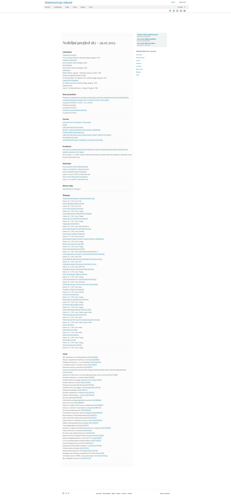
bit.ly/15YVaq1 (97, 446)
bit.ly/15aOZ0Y (96, 441)
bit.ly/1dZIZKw (86, 382)
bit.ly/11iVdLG (97, 380)
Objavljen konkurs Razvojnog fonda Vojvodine (78, 269)
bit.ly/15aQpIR (99, 436)
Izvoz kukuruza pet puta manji (73, 209)
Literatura (139, 55)
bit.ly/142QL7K (84, 425)
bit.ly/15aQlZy (97, 438)
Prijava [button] (173, 2)
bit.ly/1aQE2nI (87, 367)
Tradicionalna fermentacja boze (73, 132)
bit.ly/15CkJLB (90, 433)
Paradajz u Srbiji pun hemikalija (73, 290)
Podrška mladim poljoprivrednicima (75, 315)
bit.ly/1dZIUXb (96, 388)
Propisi (75, 7)
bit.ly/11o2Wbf (113, 375)
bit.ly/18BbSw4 (86, 410)
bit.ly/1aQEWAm (94, 360)
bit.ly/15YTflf (100, 453)
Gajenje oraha (67, 86)
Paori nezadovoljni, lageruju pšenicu (75, 274)
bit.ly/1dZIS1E (89, 393)
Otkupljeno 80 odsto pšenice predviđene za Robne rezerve (82, 259)
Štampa (138, 72)
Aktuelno (47, 7)
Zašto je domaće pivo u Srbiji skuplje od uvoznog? (79, 279)
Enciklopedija (58, 7)
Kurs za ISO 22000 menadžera (146, 39)
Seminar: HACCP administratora (147, 34)
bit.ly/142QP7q (97, 420)
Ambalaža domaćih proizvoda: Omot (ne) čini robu (79, 264)
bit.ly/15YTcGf (86, 458)
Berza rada (139, 69)
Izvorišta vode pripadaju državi (73, 305)
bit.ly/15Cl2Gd (87, 431)
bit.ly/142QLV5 (93, 423)
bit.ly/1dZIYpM (89, 385)
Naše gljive (66, 70)
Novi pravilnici (140, 57)
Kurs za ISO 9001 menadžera (146, 43)
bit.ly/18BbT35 (96, 408)
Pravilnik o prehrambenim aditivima (75, 110)
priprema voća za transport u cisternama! (77, 122)
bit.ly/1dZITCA (82, 390)
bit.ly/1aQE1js (92, 365)
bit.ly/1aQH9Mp (92, 357)
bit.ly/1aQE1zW (96, 362)
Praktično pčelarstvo (70, 60)
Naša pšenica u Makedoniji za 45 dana (75, 300)
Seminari (138, 66)
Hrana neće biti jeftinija (71, 295)
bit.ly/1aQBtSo (90, 377)
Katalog (82, 7)
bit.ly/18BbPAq (97, 413)
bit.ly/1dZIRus (89, 395)
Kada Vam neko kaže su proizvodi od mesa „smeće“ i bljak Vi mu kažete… (87, 135)
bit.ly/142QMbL (106, 428)
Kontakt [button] (167, 493)
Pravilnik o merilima (69, 105)
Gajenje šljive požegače (70, 80)
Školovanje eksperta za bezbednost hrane (77, 229)
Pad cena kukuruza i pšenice (72, 345)
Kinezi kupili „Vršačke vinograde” (74, 234)
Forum (91, 7)
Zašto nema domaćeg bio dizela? (74, 249)
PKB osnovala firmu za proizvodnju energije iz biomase (81, 320)
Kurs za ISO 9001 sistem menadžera (75, 172)
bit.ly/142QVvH (92, 415)
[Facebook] (63, 493)
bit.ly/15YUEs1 (84, 448)
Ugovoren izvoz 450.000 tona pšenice (75, 219)
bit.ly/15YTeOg (102, 456)
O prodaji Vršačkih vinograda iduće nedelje (77, 214)
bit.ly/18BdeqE (96, 400)
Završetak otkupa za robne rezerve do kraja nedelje (80, 284)
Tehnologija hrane (58, 2)
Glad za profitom (68, 325)
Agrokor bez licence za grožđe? (73, 244)
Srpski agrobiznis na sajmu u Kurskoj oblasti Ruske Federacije (83, 254)
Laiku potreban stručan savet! (73, 127)
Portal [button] (162, 493)
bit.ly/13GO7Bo (77, 398)
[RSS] (68, 493)
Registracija (182, 2)
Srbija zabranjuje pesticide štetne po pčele (77, 310)
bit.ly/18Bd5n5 (98, 405)
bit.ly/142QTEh (92, 418)
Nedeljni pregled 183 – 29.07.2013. (89, 42)
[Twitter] (66, 493)
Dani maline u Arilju (69, 340)
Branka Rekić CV (68, 189)
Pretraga (180, 7)
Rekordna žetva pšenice (71, 335)
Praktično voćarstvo (69, 55)
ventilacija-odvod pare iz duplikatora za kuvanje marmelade (83, 140)
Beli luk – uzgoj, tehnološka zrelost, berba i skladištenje (81, 130)
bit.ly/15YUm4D (92, 451)
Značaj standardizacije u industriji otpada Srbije (79, 199)
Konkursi (138, 63)
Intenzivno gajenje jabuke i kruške (74, 75)
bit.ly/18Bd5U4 (79, 403)
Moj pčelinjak (67, 65)
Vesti (137, 75)
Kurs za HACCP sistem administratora (75, 167)
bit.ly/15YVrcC (89, 443)
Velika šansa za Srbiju (70, 330)
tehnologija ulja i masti (70, 138)
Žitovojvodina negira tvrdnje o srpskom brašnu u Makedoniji (83, 239)
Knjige (67, 7)
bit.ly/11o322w (67, 372)
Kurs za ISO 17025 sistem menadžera (75, 177)
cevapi (65, 125)
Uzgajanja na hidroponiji (71, 224)
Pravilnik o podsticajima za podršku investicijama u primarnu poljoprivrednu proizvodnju (93, 98)
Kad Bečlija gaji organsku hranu (73, 204)
